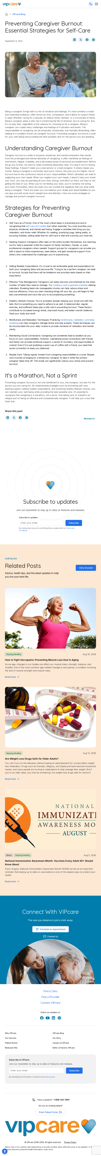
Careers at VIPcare (61, 1043)
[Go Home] (12, 4)
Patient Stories (11, 1043)
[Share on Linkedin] (74, 39)
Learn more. (48, 1149)
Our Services (10, 1038)
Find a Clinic (50, 991)
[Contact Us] (90, 4)
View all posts (86, 567)
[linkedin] (53, 1018)
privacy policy (49, 1077)
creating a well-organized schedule (70, 285)
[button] (50, 1112)
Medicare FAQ (11, 1048)
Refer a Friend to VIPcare (64, 1048)
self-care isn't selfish (36, 226)
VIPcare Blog (58, 1033)
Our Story (57, 1038)
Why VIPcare (10, 1033)
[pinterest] (59, 1018)
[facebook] (42, 1018)
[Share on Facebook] (87, 39)
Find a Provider (50, 997)
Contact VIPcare (50, 1002)
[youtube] (48, 1018)
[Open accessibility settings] (4, 1151)
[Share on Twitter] (80, 39)
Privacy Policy (70, 1142)
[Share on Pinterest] (93, 39)
